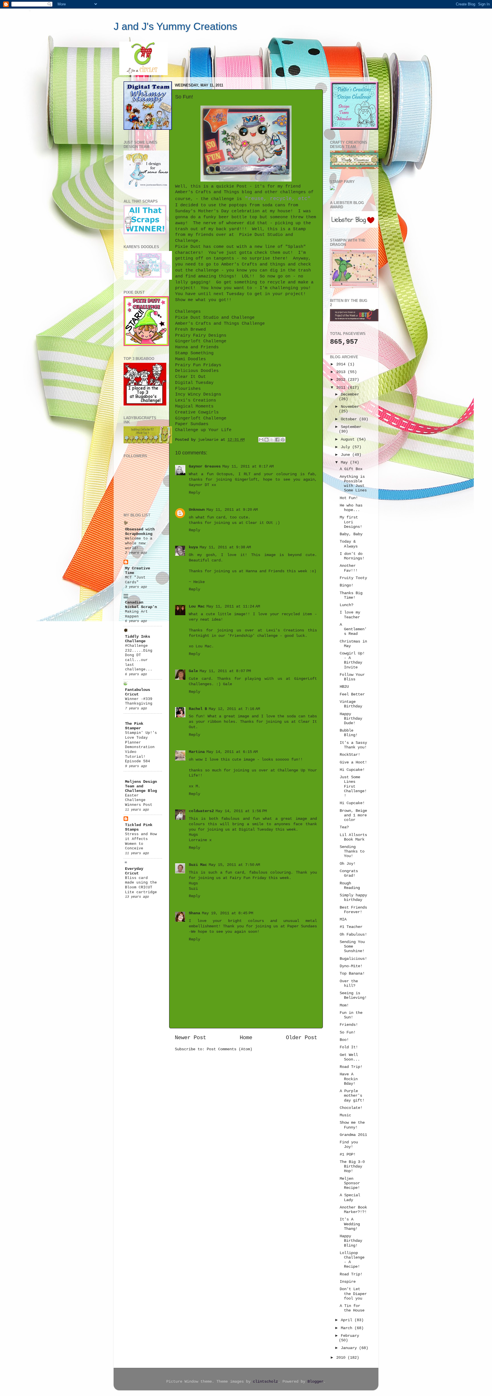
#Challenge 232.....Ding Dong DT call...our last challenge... (138, 658)
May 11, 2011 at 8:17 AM (248, 466)
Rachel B (198, 709)
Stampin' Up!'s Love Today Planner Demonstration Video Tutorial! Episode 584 (141, 747)
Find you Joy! (349, 1144)
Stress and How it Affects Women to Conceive (141, 841)
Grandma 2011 (353, 1135)
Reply (194, 493)
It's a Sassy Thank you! (353, 745)
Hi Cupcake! (352, 770)
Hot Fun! (349, 498)
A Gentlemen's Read (353, 629)
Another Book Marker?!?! (353, 1209)
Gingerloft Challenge (200, 341)
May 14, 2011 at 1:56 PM (241, 811)
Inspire (348, 1282)
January (350, 1348)
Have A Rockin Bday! (349, 1079)
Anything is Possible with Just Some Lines (353, 484)
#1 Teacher (351, 927)
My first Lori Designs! (351, 522)
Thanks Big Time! (351, 595)
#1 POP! (348, 1154)
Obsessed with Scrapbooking (140, 531)
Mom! (344, 1005)
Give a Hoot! (353, 762)
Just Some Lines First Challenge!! (353, 786)
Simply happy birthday (353, 897)
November (350, 407)
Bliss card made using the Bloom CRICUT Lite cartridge (141, 885)
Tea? (344, 827)
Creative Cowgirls (197, 412)
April (347, 1320)
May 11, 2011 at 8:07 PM (225, 671)
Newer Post (190, 1038)
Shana (194, 913)
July (346, 447)
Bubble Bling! (349, 732)
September (351, 427)
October (350, 419)
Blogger (315, 1381)
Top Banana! (352, 973)
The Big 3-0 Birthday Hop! (352, 1166)
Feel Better (352, 694)
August (349, 439)
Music (345, 1115)
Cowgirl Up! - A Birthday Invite (352, 660)
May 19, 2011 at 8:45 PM (227, 913)
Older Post (301, 1038)
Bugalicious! (353, 959)
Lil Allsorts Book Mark (353, 837)
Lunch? (346, 605)
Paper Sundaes (191, 424)
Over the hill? (349, 983)
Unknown (197, 510)
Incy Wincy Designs (198, 394)
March (347, 1328)
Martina (197, 752)
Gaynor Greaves (205, 466)
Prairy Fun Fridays (198, 365)
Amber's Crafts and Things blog (213, 192)
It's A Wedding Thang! (350, 1224)
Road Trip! (351, 1067)
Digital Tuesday (194, 382)
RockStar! (350, 755)
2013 (342, 372)
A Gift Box (351, 469)
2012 (342, 380)
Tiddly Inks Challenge (137, 639)
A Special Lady (350, 1197)
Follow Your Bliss (352, 677)
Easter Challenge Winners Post (138, 800)
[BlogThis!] (266, 439)
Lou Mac (197, 606)
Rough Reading (350, 885)
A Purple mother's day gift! (352, 1095)
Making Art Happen (136, 614)
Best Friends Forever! (353, 909)
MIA (343, 919)
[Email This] (261, 439)
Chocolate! (351, 1108)
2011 (342, 388)
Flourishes (188, 388)
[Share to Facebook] (277, 439)
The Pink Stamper (134, 726)
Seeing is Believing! (353, 995)
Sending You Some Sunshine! (352, 946)
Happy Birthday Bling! (351, 1240)
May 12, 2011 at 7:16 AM (234, 709)
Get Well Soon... (350, 1057)
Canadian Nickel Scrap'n (141, 604)
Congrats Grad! (349, 873)
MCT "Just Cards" (135, 579)
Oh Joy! (348, 864)
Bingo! (346, 585)
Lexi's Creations (195, 400)
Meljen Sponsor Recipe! (350, 1183)
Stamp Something (194, 353)
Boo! (344, 1040)
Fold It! (349, 1047)
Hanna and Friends (197, 347)
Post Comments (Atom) (229, 1049)
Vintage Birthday (351, 704)
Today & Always (349, 544)
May (345, 462)
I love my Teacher (350, 614)
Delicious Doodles (197, 370)
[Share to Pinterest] (283, 439)
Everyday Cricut (134, 871)
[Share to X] (272, 439)
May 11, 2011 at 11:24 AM (233, 606)
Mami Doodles (190, 359)
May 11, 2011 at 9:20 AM (232, 510)
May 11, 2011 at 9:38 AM (225, 547)
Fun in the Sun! (351, 1015)
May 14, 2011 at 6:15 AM (232, 752)
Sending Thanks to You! (352, 851)
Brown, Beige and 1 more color (353, 815)
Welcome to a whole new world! (138, 543)
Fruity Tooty (353, 578)
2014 (342, 364)
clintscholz (265, 1381)
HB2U (344, 687)
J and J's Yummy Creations (175, 26)
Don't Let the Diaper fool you (353, 1293)
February (350, 1336)
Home (246, 1038)
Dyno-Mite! (351, 966)
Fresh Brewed (190, 329)
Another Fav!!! (349, 568)
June (346, 455)
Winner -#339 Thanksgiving (138, 701)
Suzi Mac (198, 865)
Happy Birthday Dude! (351, 718)
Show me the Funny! (352, 1125)
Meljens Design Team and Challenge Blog (141, 786)
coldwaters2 (201, 811)
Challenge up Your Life (203, 430)
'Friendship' (241, 636)
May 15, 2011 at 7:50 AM (234, 865)
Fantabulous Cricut (137, 692)
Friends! (349, 1025)
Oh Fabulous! (353, 934)
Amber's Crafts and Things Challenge (220, 323)
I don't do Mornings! (352, 556)
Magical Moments (194, 406)
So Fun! (348, 1032)
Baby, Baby (351, 534)
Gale (193, 671)
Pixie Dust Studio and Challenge (215, 317)
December (350, 394)
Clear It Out (190, 376)
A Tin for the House (352, 1308)
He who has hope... (351, 507)
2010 (342, 1358)
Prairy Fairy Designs (200, 335)
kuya (193, 547)
